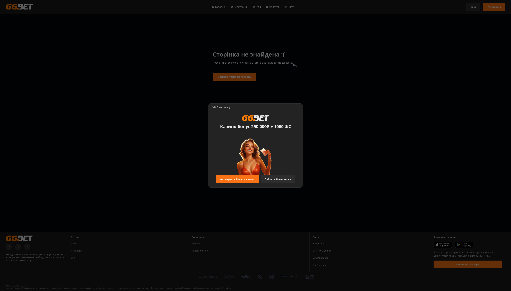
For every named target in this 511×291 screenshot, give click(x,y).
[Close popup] (297, 107)
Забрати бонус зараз (278, 179)
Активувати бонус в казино (237, 179)
